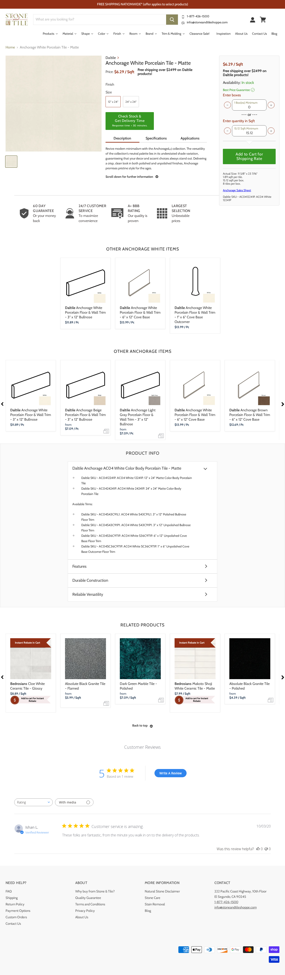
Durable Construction (90, 580)
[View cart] (263, 19)
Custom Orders (16, 917)
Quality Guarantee (88, 898)
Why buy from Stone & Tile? (95, 891)
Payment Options (18, 911)
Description (122, 138)
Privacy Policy (85, 911)
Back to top (140, 725)
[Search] (172, 19)
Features (79, 566)
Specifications (156, 138)
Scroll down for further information (129, 177)
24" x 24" (130, 101)
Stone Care (152, 898)
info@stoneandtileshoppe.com (207, 22)
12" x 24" (113, 101)
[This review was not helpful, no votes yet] (266, 848)
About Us (81, 917)
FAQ (9, 891)
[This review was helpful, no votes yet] (258, 848)
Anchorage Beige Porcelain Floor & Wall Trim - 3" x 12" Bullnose (85, 415)
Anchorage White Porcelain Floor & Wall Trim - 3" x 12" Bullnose (85, 312)
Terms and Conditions (90, 904)
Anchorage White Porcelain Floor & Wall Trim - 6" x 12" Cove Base (140, 312)
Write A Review (170, 773)
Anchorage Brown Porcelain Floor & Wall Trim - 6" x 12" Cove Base (249, 415)
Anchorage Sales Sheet (237, 190)
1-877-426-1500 (198, 16)
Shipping (12, 898)
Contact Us (13, 924)
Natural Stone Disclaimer (162, 891)
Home (10, 47)
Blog (148, 911)
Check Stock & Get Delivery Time (129, 120)
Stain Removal (155, 904)
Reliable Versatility (87, 594)
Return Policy (15, 904)
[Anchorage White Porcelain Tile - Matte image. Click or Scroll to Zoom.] (54, 103)
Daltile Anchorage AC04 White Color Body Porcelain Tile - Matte (126, 468)
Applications (190, 138)
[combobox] (33, 802)
